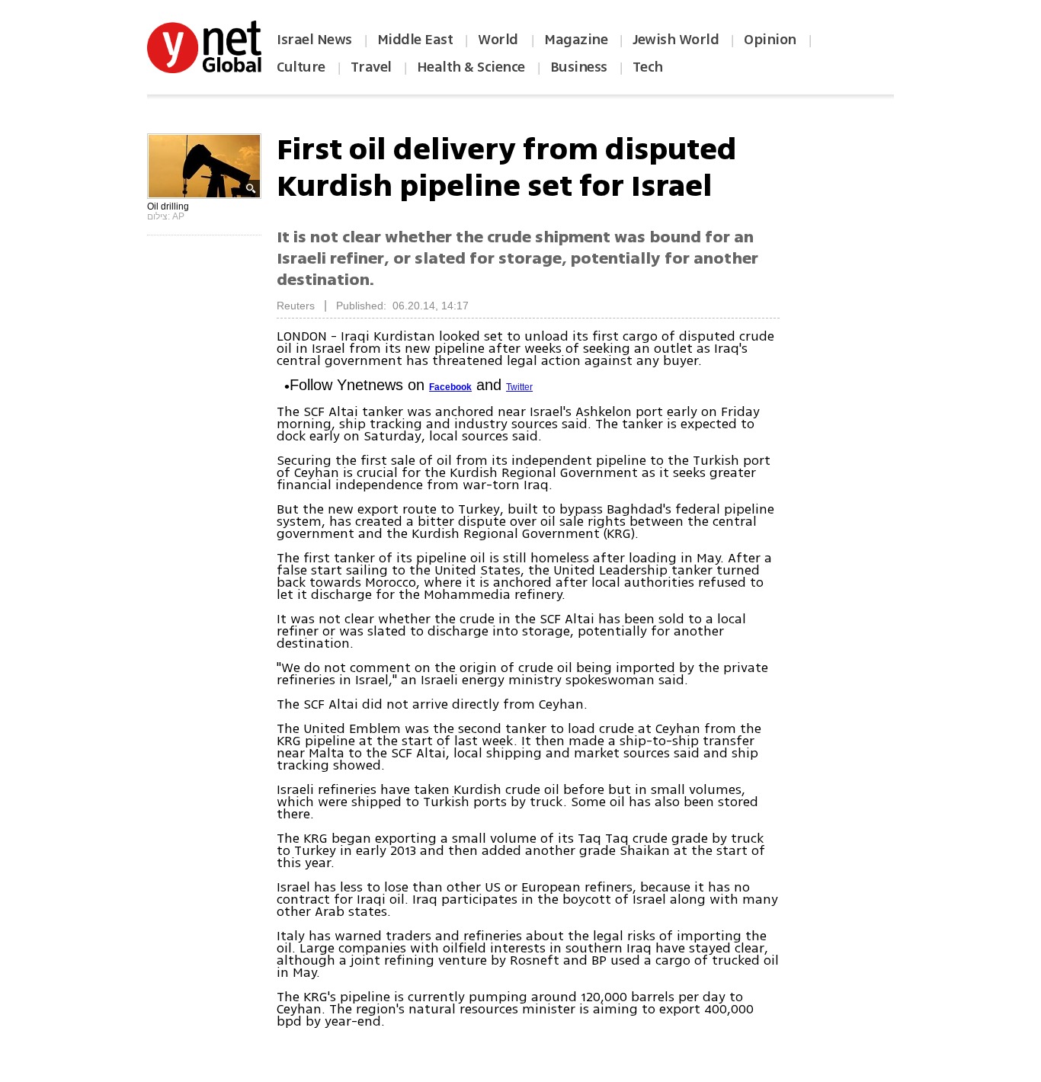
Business (578, 67)
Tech (648, 67)
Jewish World (676, 39)
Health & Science (471, 67)
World (499, 39)
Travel (371, 67)
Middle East (415, 39)
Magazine (575, 39)
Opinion (770, 39)
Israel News (314, 39)
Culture (301, 67)
